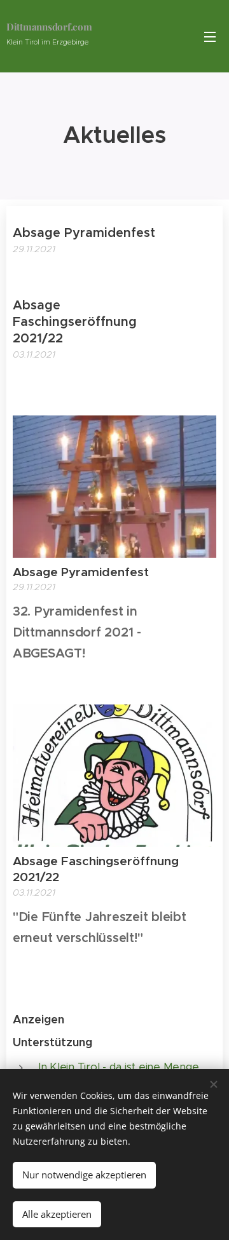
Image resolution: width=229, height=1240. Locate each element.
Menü (210, 36)
